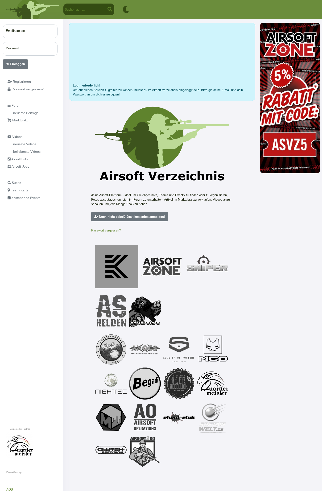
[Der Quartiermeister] (213, 383)
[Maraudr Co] (213, 350)
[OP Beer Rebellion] (179, 383)
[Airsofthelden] (111, 311)
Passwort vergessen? (106, 230)
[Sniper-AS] (207, 266)
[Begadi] (145, 383)
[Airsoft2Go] (145, 451)
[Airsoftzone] (162, 266)
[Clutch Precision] (111, 451)
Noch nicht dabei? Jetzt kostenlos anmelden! (131, 217)
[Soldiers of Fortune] (179, 350)
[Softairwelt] (213, 417)
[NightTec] (111, 383)
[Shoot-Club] (179, 417)
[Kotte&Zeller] (116, 266)
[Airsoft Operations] (145, 417)
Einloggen (17, 64)
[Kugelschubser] (111, 350)
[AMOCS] (145, 350)
